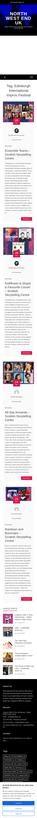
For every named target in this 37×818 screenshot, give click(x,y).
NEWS (8, 767)
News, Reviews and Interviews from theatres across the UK (18, 27)
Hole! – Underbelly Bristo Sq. (12, 717)
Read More (26, 219)
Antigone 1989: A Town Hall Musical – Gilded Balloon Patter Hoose (24, 617)
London (21, 764)
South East (9, 779)
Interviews (9, 764)
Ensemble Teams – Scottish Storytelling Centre (18, 154)
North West (10, 771)
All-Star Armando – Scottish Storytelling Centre (18, 416)
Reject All (18, 814)
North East (20, 767)
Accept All (18, 803)
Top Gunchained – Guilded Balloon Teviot (16, 722)
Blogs (7, 756)
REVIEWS (9, 775)
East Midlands (19, 756)
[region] (18, 800)
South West (22, 779)
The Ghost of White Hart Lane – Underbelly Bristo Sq (24, 668)
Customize (18, 808)
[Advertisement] (18, 55)
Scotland (9, 146)
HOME (20, 760)
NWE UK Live (25, 771)
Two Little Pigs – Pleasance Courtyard (15, 719)
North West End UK (18, 18)
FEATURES (9, 760)
